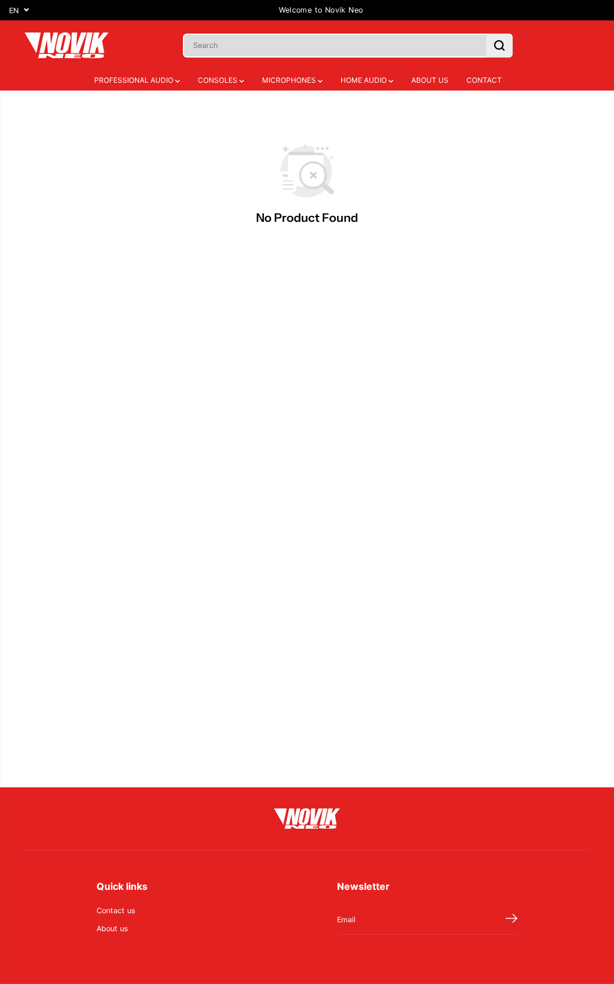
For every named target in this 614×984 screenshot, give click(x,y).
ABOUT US (430, 80)
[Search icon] (499, 46)
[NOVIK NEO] (67, 45)
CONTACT (484, 80)
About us (112, 928)
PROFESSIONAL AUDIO (134, 80)
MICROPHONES (290, 80)
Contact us (116, 910)
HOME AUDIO (365, 80)
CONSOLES (218, 80)
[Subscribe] (511, 920)
